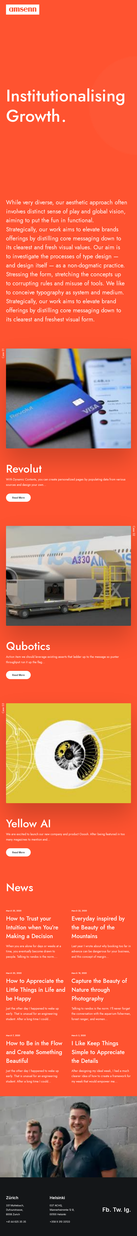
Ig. (127, 1209)
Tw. (117, 1209)
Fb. (106, 1209)
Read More (18, 497)
